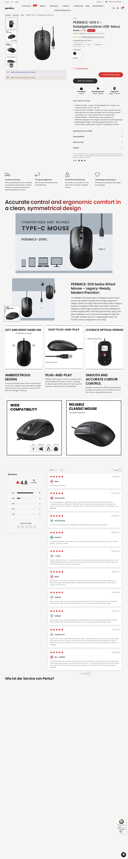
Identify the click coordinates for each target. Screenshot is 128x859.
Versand (82, 33)
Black (74, 53)
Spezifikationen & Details (82, 131)
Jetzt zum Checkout (85, 81)
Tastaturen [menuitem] (26, 6)
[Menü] (125, 819)
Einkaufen (16, 15)
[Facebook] (79, 160)
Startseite (8, 15)
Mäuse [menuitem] (42, 6)
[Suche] (114, 8)
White (78, 53)
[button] (11, 23)
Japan (17, 2)
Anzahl (75, 58)
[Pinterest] (84, 160)
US (12, 2)
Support (76, 148)
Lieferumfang (78, 142)
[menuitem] (7, 2)
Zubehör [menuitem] (65, 6)
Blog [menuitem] (87, 6)
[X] (82, 160)
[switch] (121, 831)
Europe (7, 2)
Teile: (75, 160)
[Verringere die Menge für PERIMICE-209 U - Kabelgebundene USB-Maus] (74, 62)
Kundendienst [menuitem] (97, 6)
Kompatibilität (78, 137)
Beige (83, 53)
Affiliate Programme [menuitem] (62, 10)
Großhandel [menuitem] (78, 6)
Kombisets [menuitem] (54, 6)
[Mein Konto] (118, 8)
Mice (22, 15)
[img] (57, 476)
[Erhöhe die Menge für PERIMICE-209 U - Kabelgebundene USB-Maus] (81, 62)
